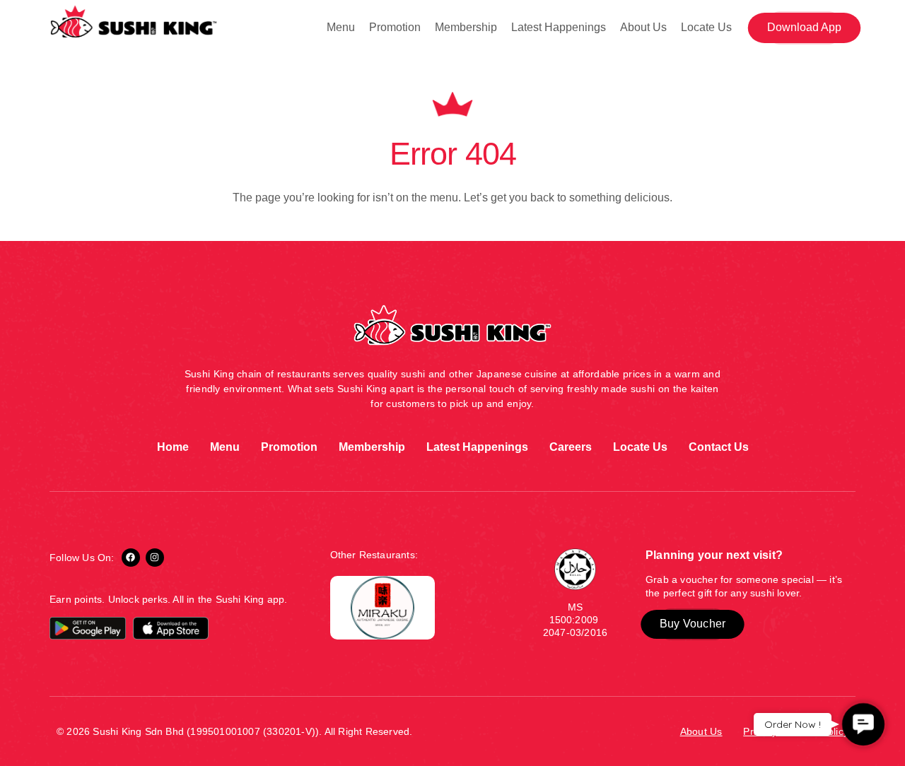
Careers (570, 447)
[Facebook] (131, 557)
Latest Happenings (558, 27)
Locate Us (706, 27)
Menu (341, 27)
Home (173, 447)
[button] (804, 27)
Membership (466, 27)
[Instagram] (155, 557)
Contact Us (719, 447)
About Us (643, 27)
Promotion (395, 27)
